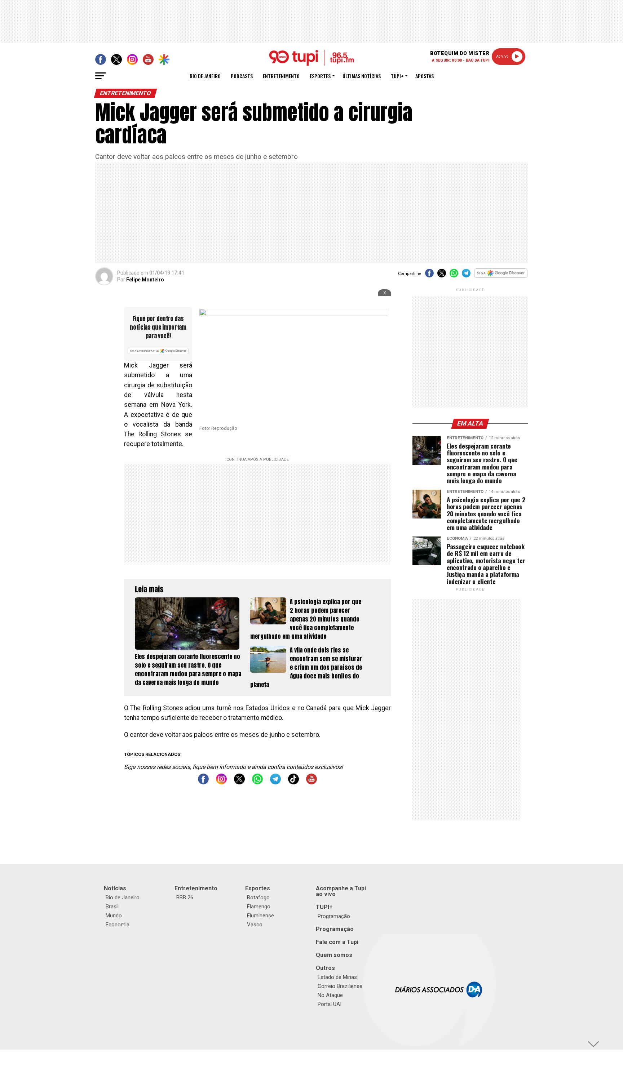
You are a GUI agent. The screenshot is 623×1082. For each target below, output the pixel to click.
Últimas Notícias (362, 76)
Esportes (320, 76)
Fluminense (260, 915)
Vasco (254, 924)
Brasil (112, 906)
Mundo (114, 915)
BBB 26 (184, 897)
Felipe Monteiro (145, 279)
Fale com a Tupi (337, 942)
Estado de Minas (337, 977)
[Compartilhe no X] (441, 275)
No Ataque (330, 995)
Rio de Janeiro (205, 76)
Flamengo (258, 906)
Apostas (424, 76)
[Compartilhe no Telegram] (466, 275)
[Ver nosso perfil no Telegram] (275, 782)
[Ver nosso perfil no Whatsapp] (257, 782)
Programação (334, 916)
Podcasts (242, 76)
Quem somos (334, 955)
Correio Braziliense (340, 986)
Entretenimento (281, 76)
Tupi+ (397, 76)
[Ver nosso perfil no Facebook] (203, 782)
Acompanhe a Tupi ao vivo (341, 891)
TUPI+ (324, 907)
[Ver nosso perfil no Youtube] (311, 782)
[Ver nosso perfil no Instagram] (221, 782)
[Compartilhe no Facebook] (429, 275)
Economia (117, 924)
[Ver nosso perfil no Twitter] (239, 782)
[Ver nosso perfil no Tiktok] (293, 782)
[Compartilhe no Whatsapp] (454, 275)
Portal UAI (329, 1004)
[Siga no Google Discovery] (501, 276)
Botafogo (258, 897)
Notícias (115, 888)
